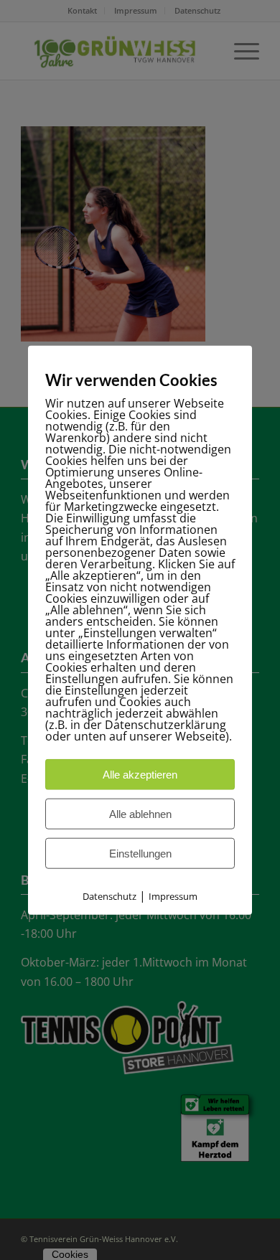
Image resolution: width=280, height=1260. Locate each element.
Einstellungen (140, 853)
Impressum (173, 896)
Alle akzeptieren (140, 774)
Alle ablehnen (140, 814)
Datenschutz (109, 896)
